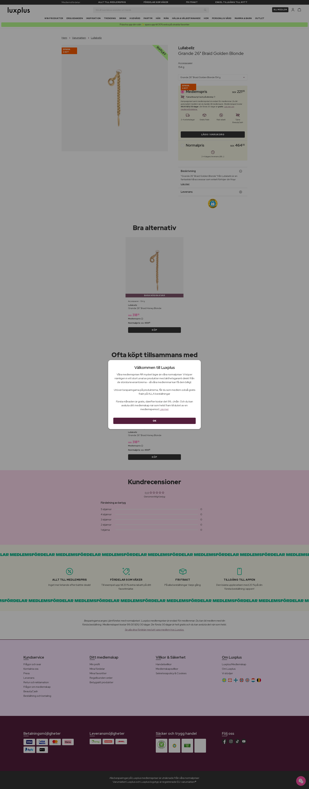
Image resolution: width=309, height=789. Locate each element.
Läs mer (164, 409)
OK (154, 420)
